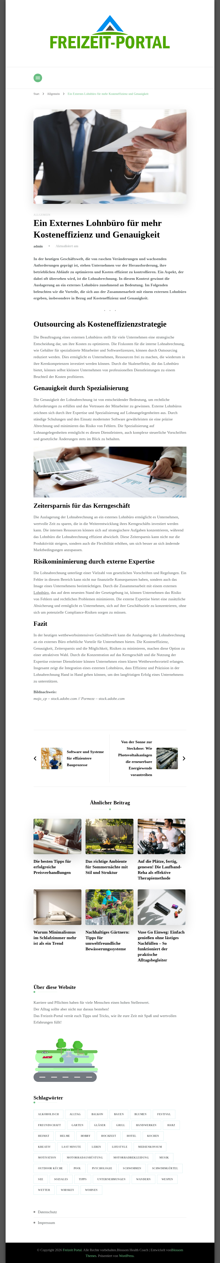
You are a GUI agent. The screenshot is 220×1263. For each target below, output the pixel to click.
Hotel (131, 1135)
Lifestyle (120, 1146)
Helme (65, 1135)
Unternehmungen (111, 1179)
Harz (171, 1125)
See (40, 1179)
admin (38, 246)
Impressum (46, 1223)
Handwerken (146, 1125)
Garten (77, 1125)
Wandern (143, 1179)
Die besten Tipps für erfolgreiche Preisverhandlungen (52, 867)
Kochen (153, 1135)
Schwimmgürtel (165, 1168)
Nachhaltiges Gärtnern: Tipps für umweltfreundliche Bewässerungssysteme (108, 940)
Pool (77, 1168)
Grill (120, 1125)
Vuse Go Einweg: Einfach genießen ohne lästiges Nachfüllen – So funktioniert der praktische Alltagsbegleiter (161, 946)
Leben (96, 1146)
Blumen (140, 1114)
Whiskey (67, 1190)
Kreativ (44, 1146)
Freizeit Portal (72, 1250)
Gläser (99, 1125)
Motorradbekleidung (131, 1157)
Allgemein (42, 214)
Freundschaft (49, 1125)
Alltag (75, 1114)
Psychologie (102, 1168)
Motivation (47, 1157)
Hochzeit (108, 1135)
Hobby (86, 1135)
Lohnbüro (41, 592)
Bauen (119, 1114)
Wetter (44, 1190)
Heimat (43, 1135)
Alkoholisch (48, 1114)
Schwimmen (132, 1168)
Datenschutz (47, 1212)
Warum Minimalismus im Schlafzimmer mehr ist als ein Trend (55, 938)
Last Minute (71, 1146)
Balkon (97, 1114)
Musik (164, 1157)
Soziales (61, 1179)
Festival (164, 1114)
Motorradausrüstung (85, 1157)
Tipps (83, 1179)
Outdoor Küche (50, 1168)
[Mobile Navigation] (38, 78)
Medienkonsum (150, 1146)
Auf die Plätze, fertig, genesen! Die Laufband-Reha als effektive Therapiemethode (160, 869)
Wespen (167, 1179)
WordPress (126, 1256)
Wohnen (91, 1190)
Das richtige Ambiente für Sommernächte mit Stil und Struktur (107, 867)
